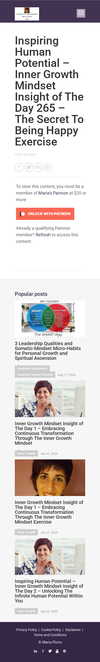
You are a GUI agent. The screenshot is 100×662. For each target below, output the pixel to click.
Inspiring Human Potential (35, 374)
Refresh (43, 234)
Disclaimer (73, 630)
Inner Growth (25, 154)
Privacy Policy (26, 630)
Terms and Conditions (50, 635)
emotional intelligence (32, 368)
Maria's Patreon (53, 193)
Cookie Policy (51, 630)
